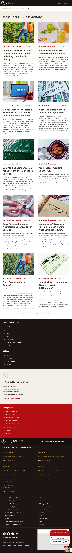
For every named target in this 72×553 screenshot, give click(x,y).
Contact (41, 512)
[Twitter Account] (17, 533)
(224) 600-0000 (45, 460)
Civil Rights (9, 430)
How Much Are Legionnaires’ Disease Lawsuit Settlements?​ (53, 285)
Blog (10, 8)
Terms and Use (17, 545)
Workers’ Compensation (12, 411)
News (7, 336)
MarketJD (15, 537)
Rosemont (6, 466)
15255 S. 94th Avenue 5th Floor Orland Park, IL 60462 (50, 471)
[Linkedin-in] (12, 533)
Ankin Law (4, 8)
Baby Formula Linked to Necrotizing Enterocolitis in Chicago (17, 227)
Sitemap (26, 545)
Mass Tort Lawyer (10, 518)
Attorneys (42, 501)
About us (42, 498)
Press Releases (10, 346)
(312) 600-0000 (62, 3)
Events (7, 333)
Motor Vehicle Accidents (12, 417)
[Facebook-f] (8, 533)
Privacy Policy (7, 545)
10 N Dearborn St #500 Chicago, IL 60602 (13, 456)
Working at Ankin (44, 504)
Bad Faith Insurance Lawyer (13, 524)
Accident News (10, 339)
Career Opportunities (45, 507)
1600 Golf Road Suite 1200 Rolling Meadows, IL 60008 (50, 456)
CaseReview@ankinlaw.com (54, 441)
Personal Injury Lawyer (11, 501)
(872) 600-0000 (10, 475)
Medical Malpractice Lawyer (13, 512)
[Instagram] (4, 533)
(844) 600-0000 (10, 460)
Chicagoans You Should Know (14, 342)
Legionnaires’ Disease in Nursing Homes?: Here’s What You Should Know (51, 227)
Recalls (8, 433)
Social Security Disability (12, 427)
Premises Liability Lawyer (12, 504)
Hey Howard (9, 355)
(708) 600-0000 (45, 475)
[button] (69, 3)
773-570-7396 (10, 491)
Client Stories (9, 364)
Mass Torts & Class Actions (19, 8)
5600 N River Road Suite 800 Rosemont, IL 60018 (15, 471)
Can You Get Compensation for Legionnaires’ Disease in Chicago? (18, 170)
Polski (41, 521)
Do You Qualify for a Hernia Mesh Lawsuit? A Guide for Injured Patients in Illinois (17, 112)
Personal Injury (10, 414)
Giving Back (9, 330)
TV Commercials (10, 361)
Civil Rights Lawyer (10, 515)
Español (41, 524)
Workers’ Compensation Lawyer (14, 498)
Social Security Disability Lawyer (14, 521)
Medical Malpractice (11, 420)
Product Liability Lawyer (11, 507)
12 (46, 313)
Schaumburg (41, 452)
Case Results (9, 327)
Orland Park (40, 466)
